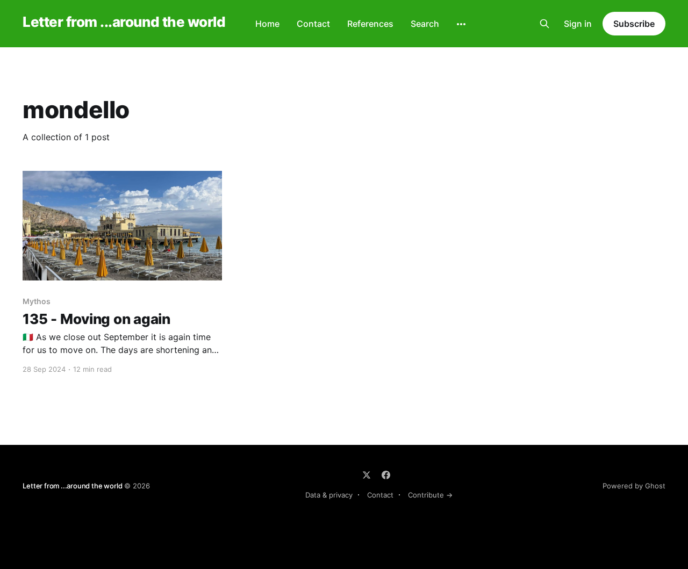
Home (267, 23)
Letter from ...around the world (124, 22)
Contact (313, 23)
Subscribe (633, 23)
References (370, 23)
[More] (461, 24)
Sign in (578, 23)
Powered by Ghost (634, 485)
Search (425, 23)
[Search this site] (544, 23)
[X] (366, 475)
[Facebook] (386, 475)
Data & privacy (329, 495)
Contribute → (430, 495)
